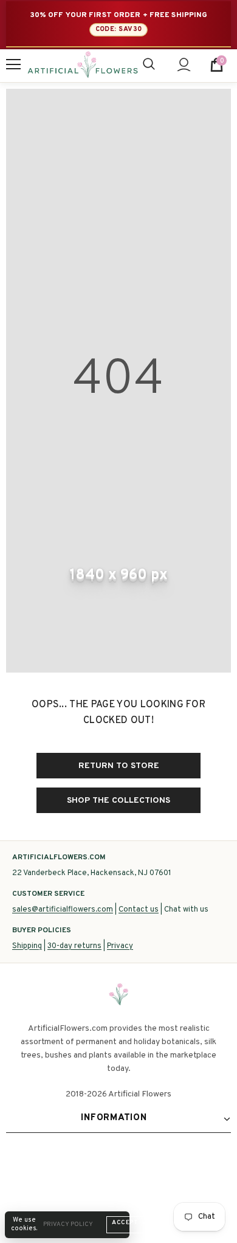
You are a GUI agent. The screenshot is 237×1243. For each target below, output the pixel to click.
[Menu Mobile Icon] (13, 64)
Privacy (120, 946)
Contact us (138, 910)
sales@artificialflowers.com (62, 910)
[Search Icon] (149, 64)
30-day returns (74, 946)
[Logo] (83, 64)
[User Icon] (183, 64)
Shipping (27, 946)
